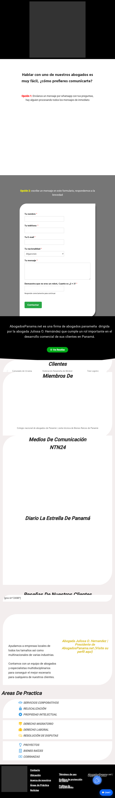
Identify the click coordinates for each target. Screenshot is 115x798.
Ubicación (35, 775)
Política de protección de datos (70, 780)
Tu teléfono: (31, 225)
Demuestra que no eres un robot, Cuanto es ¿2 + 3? (51, 283)
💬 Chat (106, 792)
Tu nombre (31, 214)
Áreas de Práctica (39, 785)
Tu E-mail (30, 237)
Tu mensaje (31, 260)
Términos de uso (68, 774)
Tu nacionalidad (33, 249)
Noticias (34, 790)
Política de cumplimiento (66, 787)
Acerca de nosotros (40, 780)
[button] (7, 371)
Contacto (35, 770)
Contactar (33, 305)
